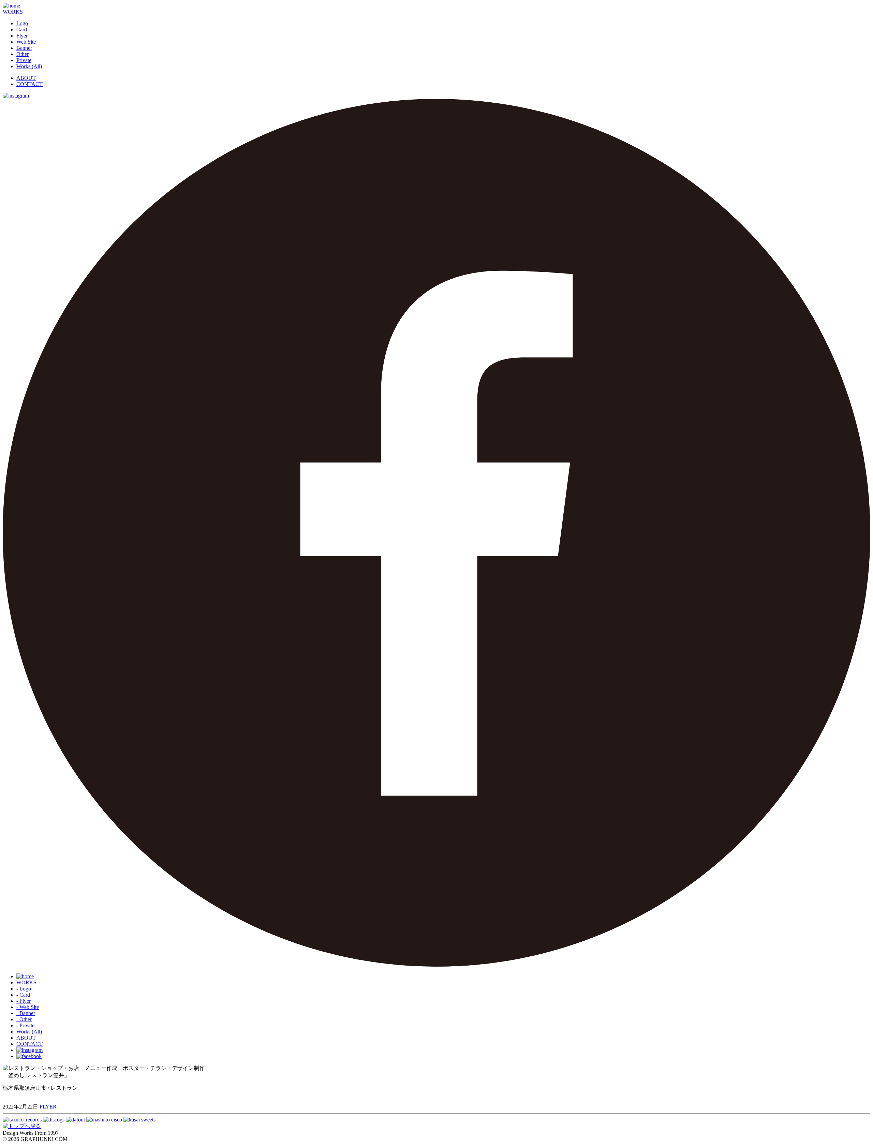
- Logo (23, 989)
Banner (24, 48)
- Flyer (23, 1001)
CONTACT (29, 84)
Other (22, 54)
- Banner (25, 1013)
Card (21, 29)
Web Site (26, 42)
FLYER (48, 1107)
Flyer (22, 36)
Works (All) (29, 66)
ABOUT (26, 78)
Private (23, 60)
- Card (23, 995)
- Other (24, 1019)
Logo (22, 23)
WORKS (13, 12)
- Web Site (27, 1007)
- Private (25, 1025)
